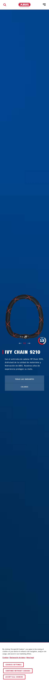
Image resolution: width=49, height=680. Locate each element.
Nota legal (30, 658)
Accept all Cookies (14, 677)
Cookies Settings (13, 665)
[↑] (20, 343)
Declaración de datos (17, 658)
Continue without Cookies (17, 671)
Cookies (5, 658)
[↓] (29, 343)
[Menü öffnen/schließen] (44, 4)
